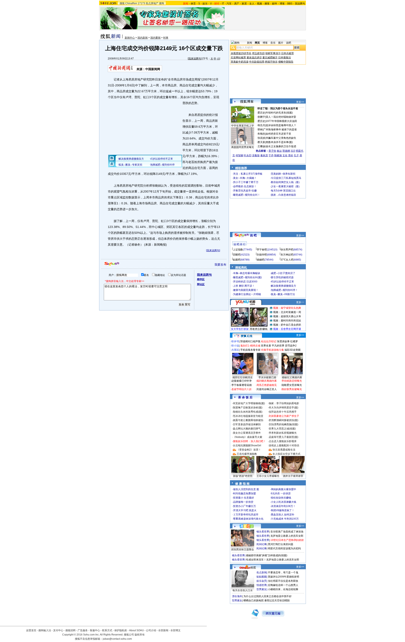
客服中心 (95, 630)
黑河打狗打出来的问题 (280, 544)
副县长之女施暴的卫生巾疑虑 (279, 146)
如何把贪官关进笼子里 (278, 133)
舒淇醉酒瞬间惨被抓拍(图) (283, 420)
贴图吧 (236, 259)
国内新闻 (143, 37)
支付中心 (58, 630)
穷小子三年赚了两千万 (245, 182)
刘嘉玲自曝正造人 (266, 389)
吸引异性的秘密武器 (282, 277)
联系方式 (107, 630)
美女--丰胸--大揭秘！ (245, 178)
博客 (282, 3)
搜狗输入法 (44, 630)
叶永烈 (247, 155)
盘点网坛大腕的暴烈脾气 (247, 428)
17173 (141, 3)
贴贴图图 (261, 576)
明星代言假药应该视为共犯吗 (284, 548)
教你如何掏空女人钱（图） (286, 182)
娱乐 (205, 3)
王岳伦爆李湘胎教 (247, 453)
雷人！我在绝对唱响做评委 (281, 116)
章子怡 (272, 150)
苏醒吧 (236, 254)
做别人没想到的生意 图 (246, 489)
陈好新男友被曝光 (292, 389)
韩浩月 (261, 125)
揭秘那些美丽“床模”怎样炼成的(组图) (266, 555)
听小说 (235, 345)
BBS (289, 3)
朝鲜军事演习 (273, 53)
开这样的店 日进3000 (245, 281)
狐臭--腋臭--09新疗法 (283, 294)
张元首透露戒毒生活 (284, 449)
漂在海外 (237, 596)
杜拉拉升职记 (268, 341)
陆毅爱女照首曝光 (292, 385)
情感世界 (261, 585)
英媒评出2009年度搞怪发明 (283, 576)
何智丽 (239, 155)
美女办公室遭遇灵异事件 (247, 432)
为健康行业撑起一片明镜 (247, 294)
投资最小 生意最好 (243, 497)
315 (293, 150)
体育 (193, 3)
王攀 (260, 146)
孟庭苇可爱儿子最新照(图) (283, 437)
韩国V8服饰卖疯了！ (282, 510)
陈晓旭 (278, 155)
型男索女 (261, 589)
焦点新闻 (261, 572)
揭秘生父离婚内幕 (292, 377)
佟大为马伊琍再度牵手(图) (283, 407)
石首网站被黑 (238, 57)
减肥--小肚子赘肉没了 (283, 273)
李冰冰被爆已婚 (267, 377)
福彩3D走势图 (293, 349)
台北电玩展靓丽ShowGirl (247, 445)
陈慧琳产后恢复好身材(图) (247, 407)
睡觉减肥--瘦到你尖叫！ (246, 194)
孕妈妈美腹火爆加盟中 (283, 489)
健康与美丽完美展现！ (245, 290)
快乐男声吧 (287, 249)
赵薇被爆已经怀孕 (241, 380)
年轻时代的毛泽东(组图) (279, 112)
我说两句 (300, 3)
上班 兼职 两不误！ (244, 285)
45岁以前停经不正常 (282, 281)
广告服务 (83, 630)
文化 (285, 155)
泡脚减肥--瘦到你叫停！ (284, 290)
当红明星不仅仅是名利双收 (283, 580)
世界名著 (266, 345)
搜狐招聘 (70, 630)
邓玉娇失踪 (258, 53)
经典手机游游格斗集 (272, 349)
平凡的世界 (278, 345)
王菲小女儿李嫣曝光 (267, 476)
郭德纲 (286, 150)
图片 (280, 42)
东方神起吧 (287, 254)
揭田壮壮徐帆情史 (242, 377)
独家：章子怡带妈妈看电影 (284, 403)
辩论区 (201, 284)
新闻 (249, 42)
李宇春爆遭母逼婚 (241, 385)
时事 (165, 37)
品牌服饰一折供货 (243, 501)
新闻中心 (130, 37)
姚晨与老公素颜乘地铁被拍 (248, 420)
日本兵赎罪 (287, 53)
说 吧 (253, 235)
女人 (251, 3)
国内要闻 (155, 37)
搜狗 (161, 3)
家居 (244, 3)
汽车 (229, 3)
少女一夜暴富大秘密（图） (286, 186)
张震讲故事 (283, 341)
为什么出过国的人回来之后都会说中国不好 (267, 596)
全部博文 (175, 630)
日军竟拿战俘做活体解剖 (247, 424)
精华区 (201, 279)
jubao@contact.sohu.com (117, 638)
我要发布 (220, 264)
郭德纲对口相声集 (250, 341)
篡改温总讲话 (254, 57)
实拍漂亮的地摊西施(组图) (283, 424)
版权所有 (140, 634)
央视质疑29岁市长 (241, 53)
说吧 (288, 42)
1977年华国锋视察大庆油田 (281, 121)
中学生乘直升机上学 (242, 125)
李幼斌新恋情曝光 (292, 380)
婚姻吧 (260, 259)
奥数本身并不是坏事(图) (279, 142)
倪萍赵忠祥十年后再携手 (283, 411)
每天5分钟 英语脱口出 (283, 190)
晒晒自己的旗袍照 (253, 600)
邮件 (274, 3)
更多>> (300, 101)
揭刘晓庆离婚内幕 (266, 380)
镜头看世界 (262, 531)
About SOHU (136, 630)
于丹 (271, 155)
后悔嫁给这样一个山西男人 (283, 585)
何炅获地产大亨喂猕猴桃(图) (249, 403)
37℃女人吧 (287, 259)
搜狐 (122, 3)
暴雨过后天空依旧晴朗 (277, 600)
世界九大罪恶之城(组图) (282, 428)
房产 (236, 3)
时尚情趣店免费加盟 (244, 493)
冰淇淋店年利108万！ (283, 506)
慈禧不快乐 (271, 61)
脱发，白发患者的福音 (283, 194)
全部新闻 (163, 630)
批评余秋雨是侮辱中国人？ (281, 125)
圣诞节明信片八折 (241, 389)
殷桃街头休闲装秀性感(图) (247, 411)
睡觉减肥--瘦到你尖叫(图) (247, 277)
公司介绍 (151, 630)
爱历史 (261, 112)
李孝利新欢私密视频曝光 (283, 432)
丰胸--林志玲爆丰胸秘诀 (246, 273)
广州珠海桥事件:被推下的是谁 (280, 129)
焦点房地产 (152, 3)
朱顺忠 (261, 133)
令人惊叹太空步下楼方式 (286, 453)
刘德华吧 (262, 254)
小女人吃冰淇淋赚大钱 (283, 501)
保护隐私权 (120, 630)
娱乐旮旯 (261, 580)
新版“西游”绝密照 (242, 476)
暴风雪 (264, 155)
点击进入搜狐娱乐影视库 (283, 441)
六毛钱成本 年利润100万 (285, 518)
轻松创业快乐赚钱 (281, 497)
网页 (257, 42)
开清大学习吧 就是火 (244, 510)
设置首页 (31, 630)
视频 (259, 3)
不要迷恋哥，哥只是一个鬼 (283, 572)
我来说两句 (194, 58)
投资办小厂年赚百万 (244, 506)
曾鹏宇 (261, 116)
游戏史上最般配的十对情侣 (284, 445)
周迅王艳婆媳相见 (266, 385)
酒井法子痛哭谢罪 (293, 476)
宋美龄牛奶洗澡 (239, 61)
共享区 (235, 349)
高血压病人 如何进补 (282, 514)
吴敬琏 (256, 155)
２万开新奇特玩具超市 (245, 514)
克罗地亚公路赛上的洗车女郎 (286, 535)
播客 (267, 3)
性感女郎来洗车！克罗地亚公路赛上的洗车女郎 (272, 559)
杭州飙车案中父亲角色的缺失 (279, 137)
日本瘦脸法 (284, 57)
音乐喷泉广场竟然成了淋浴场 (286, 531)
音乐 (272, 42)
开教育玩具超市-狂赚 (245, 190)
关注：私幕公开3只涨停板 (247, 173)
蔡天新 (261, 142)
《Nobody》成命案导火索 (247, 437)
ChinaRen (131, 3)
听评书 (235, 341)
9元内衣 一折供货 (281, 493)
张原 (260, 137)
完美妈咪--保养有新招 (283, 173)
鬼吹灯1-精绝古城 (250, 345)
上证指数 (238, 249)
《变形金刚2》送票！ (249, 449)
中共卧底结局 (256, 61)
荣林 (260, 129)
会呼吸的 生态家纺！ (244, 186)
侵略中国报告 (285, 61)
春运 (279, 150)
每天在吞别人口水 (242, 590)
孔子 (296, 155)
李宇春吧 (262, 249)
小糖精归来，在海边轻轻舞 (283, 589)
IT (223, 3)
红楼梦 (294, 341)
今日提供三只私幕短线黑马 (286, 178)
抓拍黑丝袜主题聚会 (242, 549)
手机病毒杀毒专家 (250, 349)
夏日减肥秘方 (270, 57)
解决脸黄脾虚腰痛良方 (283, 285)
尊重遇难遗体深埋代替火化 (248, 518)
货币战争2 (291, 345)
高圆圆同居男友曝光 (242, 147)
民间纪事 (261, 544)
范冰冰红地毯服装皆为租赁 (248, 416)
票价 (290, 155)
